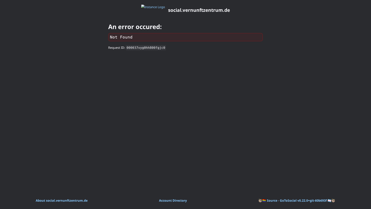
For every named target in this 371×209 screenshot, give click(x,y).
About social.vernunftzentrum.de (62, 200)
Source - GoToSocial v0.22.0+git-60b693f (296, 200)
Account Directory (173, 200)
